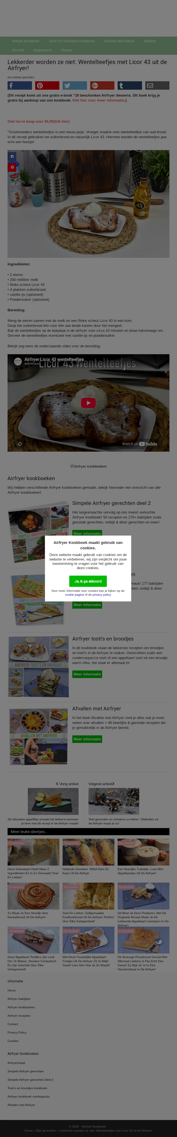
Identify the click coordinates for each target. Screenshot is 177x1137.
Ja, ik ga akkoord (88, 581)
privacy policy (102, 594)
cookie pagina (74, 594)
